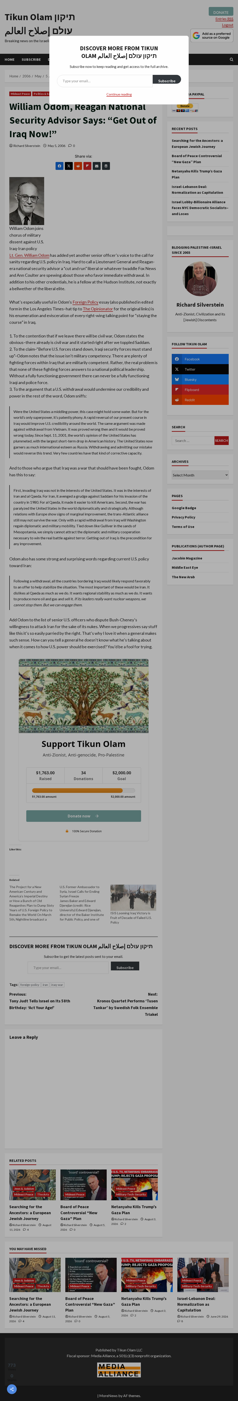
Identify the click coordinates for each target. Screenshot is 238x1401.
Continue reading (119, 94)
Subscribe (166, 81)
